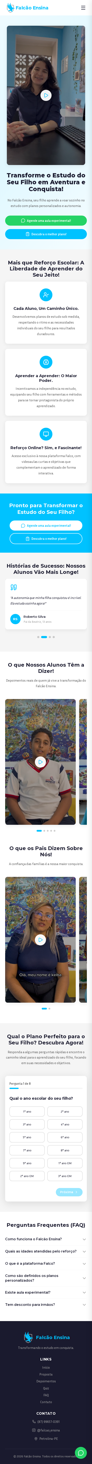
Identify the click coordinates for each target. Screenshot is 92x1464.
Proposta (46, 1374)
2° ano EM (27, 1176)
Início (46, 1367)
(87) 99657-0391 (48, 1422)
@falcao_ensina (48, 1430)
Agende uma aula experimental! (49, 220)
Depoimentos (46, 1381)
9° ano (27, 1163)
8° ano (65, 1150)
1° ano (27, 1111)
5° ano (27, 1137)
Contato (46, 1402)
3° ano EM (65, 1176)
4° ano (65, 1124)
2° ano (65, 1111)
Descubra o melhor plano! (49, 234)
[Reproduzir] (46, 95)
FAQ (46, 1395)
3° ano (27, 1124)
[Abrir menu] (83, 7)
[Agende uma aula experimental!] (81, 1453)
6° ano (65, 1137)
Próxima (66, 1192)
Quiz (46, 1388)
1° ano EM (65, 1163)
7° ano (27, 1150)
